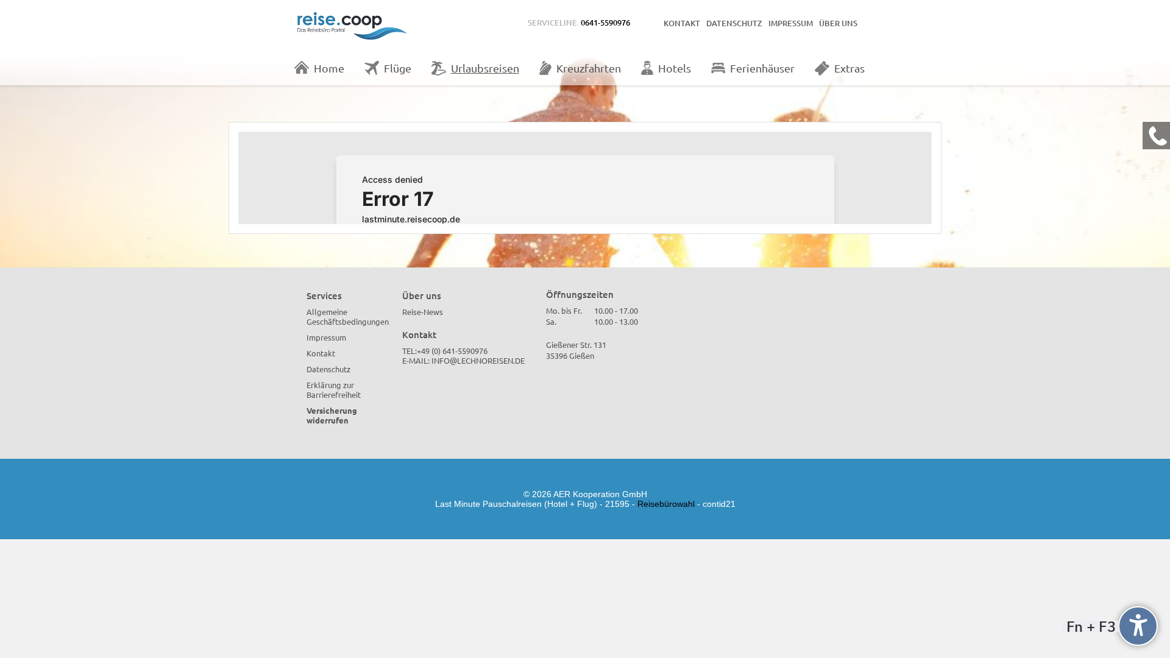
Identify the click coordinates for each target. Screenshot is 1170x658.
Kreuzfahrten (588, 68)
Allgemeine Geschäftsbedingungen (348, 316)
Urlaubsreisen (485, 68)
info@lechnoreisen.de (478, 360)
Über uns (838, 23)
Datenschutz (734, 23)
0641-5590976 (605, 22)
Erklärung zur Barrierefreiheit (334, 390)
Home (329, 68)
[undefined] (1138, 626)
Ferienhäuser (762, 68)
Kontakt (682, 23)
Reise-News (422, 311)
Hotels (674, 68)
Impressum (790, 23)
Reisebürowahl (666, 504)
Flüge (397, 68)
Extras (849, 68)
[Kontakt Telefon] (1156, 135)
